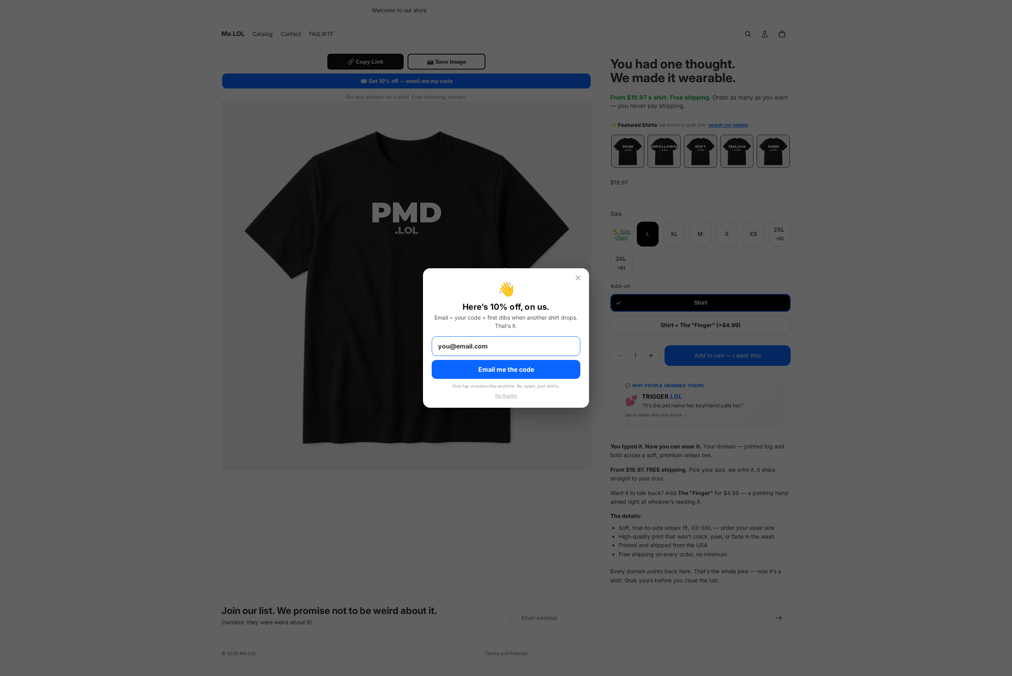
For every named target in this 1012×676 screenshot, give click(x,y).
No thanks (506, 396)
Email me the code (506, 369)
